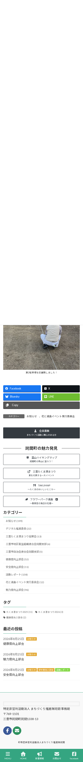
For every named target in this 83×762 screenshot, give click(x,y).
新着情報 (39, 758)
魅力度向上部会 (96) (17, 589)
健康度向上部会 (16, 617)
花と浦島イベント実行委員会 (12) (25, 582)
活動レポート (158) (17, 574)
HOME (23, 758)
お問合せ (57, 758)
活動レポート (62, 670)
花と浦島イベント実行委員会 (58, 416)
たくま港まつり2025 (19, 612)
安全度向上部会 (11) (17, 567)
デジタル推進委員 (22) (18, 528)
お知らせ (32, 416)
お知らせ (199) (14, 521)
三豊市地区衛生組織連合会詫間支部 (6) (28, 543)
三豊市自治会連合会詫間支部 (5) (24, 551)
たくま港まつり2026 (50, 612)
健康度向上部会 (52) (17, 559)
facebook (74, 758)
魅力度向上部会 (13, 659)
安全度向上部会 (46, 670)
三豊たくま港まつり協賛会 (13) (24, 536)
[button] (41, 432)
